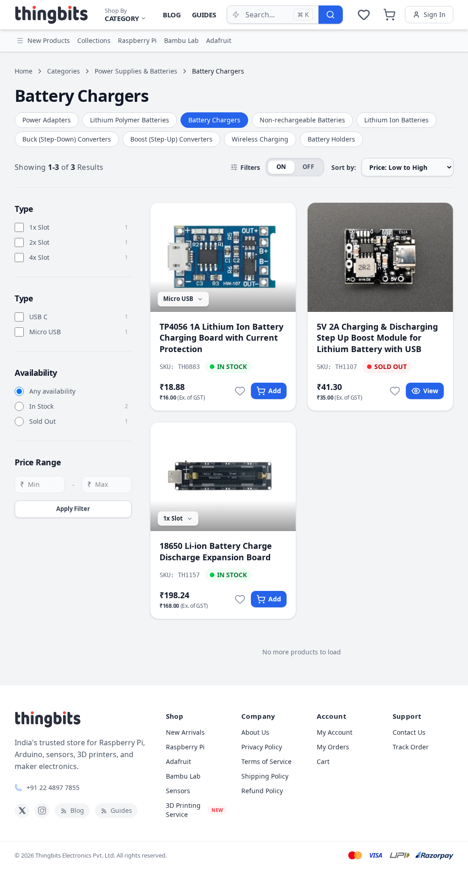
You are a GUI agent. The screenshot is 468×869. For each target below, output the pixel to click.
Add (274, 390)
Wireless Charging (260, 139)
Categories (63, 71)
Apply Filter (73, 509)
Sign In (435, 14)
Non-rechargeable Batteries (302, 120)
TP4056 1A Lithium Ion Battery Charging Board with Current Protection (221, 338)
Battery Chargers (214, 120)
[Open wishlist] (364, 15)
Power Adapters (46, 120)
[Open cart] (389, 15)
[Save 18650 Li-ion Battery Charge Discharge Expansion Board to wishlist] (240, 599)
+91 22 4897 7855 (53, 787)
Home (23, 71)
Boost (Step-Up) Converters (171, 139)
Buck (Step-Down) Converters (66, 139)
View (430, 390)
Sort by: (343, 167)
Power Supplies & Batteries (136, 71)
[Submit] (330, 14)
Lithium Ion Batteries (396, 120)
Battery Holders (331, 139)
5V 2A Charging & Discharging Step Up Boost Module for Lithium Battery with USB (377, 338)
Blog (172, 14)
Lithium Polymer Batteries (129, 120)
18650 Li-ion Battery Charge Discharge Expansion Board (216, 551)
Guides (204, 14)
